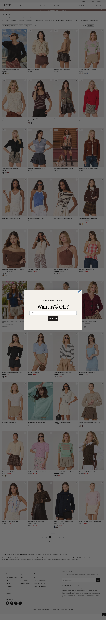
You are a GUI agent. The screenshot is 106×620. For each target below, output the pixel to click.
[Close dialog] (79, 291)
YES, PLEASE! (53, 318)
